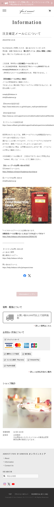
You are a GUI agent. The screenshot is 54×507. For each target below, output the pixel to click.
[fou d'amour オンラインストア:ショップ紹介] (27, 408)
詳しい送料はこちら (43, 326)
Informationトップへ (27, 294)
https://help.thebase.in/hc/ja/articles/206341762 (20, 237)
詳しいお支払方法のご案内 (40, 372)
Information (9, 462)
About (7, 458)
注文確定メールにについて (22, 33)
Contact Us (9, 466)
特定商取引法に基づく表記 (39, 494)
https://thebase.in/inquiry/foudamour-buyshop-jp (20, 172)
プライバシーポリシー (21, 494)
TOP (10, 494)
